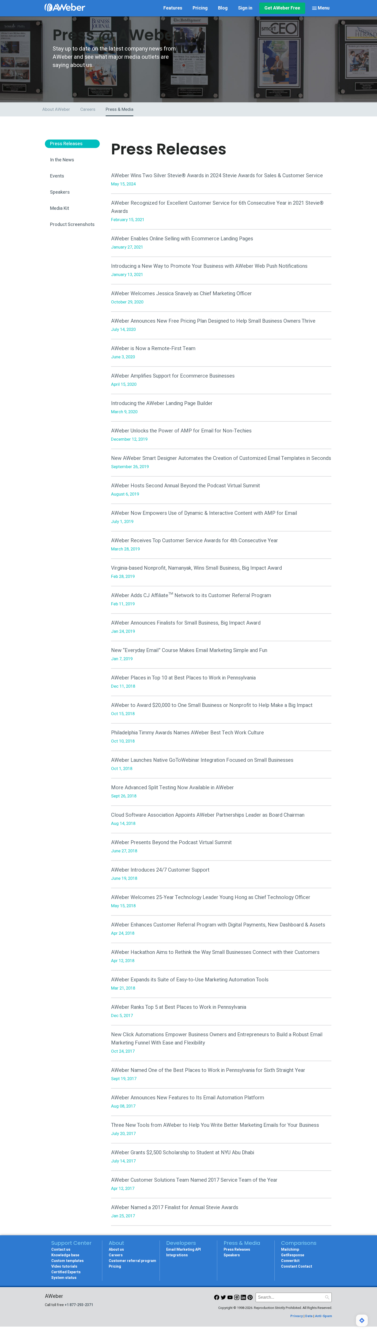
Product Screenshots (72, 224)
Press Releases (66, 143)
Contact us (60, 1249)
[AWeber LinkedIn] (243, 1298)
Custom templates (67, 1261)
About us (116, 1249)
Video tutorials (64, 1266)
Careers (116, 1255)
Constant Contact (296, 1266)
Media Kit (59, 208)
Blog (223, 8)
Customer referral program (132, 1261)
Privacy (296, 1316)
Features (172, 8)
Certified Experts (66, 1272)
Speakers (60, 192)
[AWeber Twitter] (223, 1298)
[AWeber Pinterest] (250, 1298)
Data (309, 1316)
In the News (62, 159)
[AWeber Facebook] (216, 1298)
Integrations (177, 1255)
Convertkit (290, 1261)
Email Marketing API (183, 1249)
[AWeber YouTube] (230, 1298)
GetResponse (292, 1255)
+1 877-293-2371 (79, 1305)
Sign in (245, 8)
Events (57, 176)
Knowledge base (65, 1255)
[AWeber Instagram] (236, 1298)
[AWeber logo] (64, 8)
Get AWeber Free (282, 8)
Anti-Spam (323, 1316)
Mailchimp (290, 1249)
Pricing (200, 8)
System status (63, 1277)
